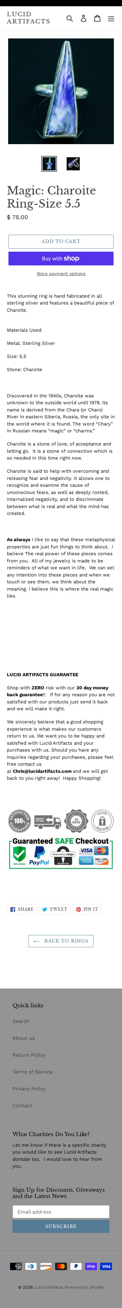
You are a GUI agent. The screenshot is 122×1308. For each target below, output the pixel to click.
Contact (22, 1106)
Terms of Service (33, 1072)
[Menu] (111, 18)
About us (24, 1038)
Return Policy (29, 1055)
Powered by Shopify (84, 1287)
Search (21, 1021)
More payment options (61, 273)
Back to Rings (66, 941)
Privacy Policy (29, 1089)
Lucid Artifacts (28, 18)
